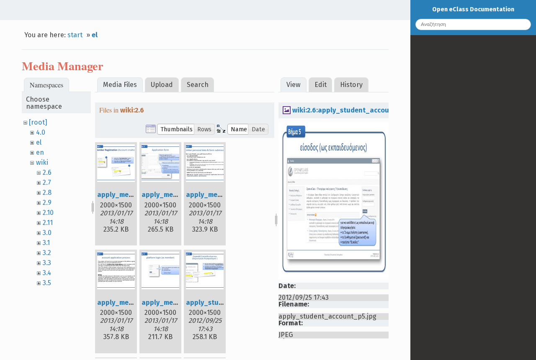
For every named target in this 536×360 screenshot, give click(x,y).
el (95, 35)
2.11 (48, 223)
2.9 (47, 203)
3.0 (47, 233)
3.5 (47, 283)
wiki (42, 162)
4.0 (40, 132)
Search (198, 85)
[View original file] (333, 277)
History (351, 85)
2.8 (47, 193)
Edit (320, 85)
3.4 (47, 273)
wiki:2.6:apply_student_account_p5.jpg (356, 110)
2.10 (48, 213)
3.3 (47, 263)
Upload (162, 85)
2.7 (47, 182)
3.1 (46, 243)
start (74, 35)
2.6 (47, 172)
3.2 (47, 253)
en (40, 152)
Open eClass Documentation (473, 9)
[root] (38, 122)
